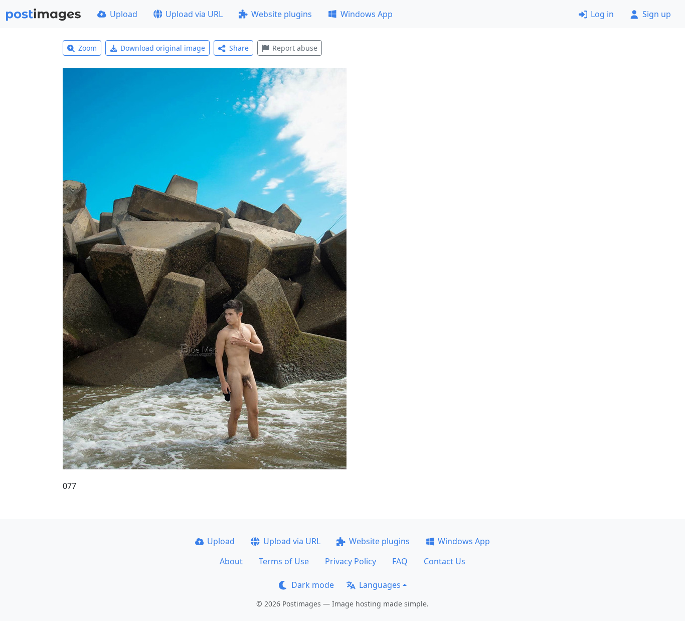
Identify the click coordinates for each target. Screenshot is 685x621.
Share (239, 48)
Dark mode (312, 584)
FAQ (400, 561)
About (231, 561)
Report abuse (294, 48)
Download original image (162, 48)
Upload (123, 14)
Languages (380, 584)
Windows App (366, 14)
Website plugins (281, 14)
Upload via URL (194, 14)
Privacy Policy (350, 561)
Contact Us (444, 561)
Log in (602, 14)
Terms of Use (284, 561)
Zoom (87, 48)
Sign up (656, 14)
